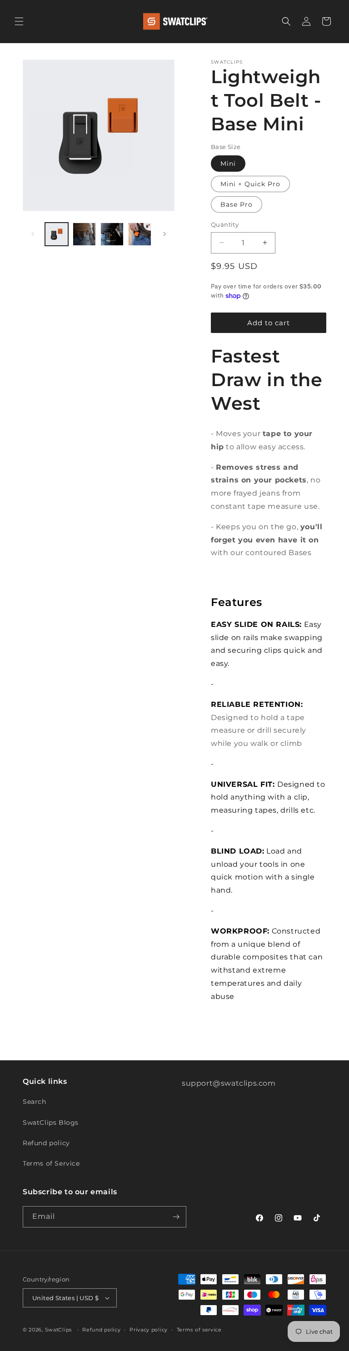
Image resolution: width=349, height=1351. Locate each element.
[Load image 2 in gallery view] (84, 234)
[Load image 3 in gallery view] (112, 234)
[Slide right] (164, 234)
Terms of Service (51, 1163)
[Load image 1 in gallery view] (56, 234)
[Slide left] (33, 234)
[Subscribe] (176, 1216)
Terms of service (199, 1329)
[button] (19, 21)
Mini (228, 163)
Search (34, 1102)
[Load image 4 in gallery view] (139, 234)
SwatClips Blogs (51, 1122)
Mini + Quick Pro (250, 184)
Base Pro (236, 204)
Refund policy (46, 1143)
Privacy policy (149, 1329)
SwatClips (58, 1329)
